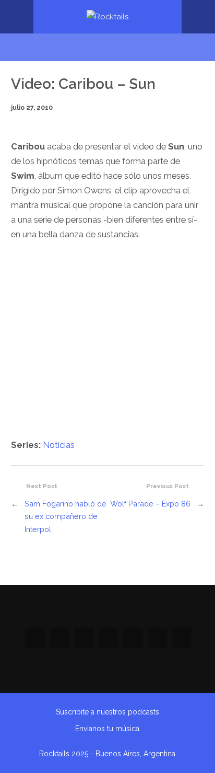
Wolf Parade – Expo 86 (150, 503)
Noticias (59, 445)
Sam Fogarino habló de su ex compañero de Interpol (65, 516)
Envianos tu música (107, 728)
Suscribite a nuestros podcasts (107, 712)
